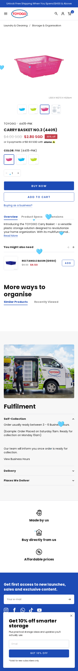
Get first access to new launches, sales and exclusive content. (35, 587)
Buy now (39, 186)
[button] (22, 109)
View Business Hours (17, 459)
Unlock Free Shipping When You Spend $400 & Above (39, 3)
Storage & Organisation (46, 25)
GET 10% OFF (39, 653)
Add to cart (39, 197)
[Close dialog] (71, 616)
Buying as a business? (18, 205)
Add (68, 263)
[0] (69, 14)
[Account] (63, 14)
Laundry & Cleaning (16, 25)
